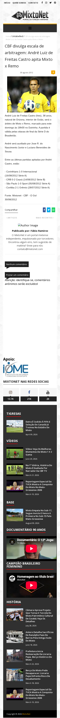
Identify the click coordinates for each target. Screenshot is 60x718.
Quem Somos (19, 2)
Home (8, 36)
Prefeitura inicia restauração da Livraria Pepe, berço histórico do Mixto (39, 655)
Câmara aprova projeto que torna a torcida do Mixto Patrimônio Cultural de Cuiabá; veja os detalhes (39, 616)
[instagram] (46, 2)
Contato (33, 2)
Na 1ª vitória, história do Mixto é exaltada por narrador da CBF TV (39, 468)
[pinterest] (55, 2)
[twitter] (50, 2)
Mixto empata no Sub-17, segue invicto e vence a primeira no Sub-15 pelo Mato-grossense (39, 514)
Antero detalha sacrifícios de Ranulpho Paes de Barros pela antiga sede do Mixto (40, 636)
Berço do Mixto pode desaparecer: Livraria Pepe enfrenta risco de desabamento (38, 674)
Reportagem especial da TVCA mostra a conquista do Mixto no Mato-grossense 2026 (39, 485)
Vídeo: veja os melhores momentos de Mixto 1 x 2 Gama (39, 451)
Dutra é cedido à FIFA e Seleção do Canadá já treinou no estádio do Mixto (38, 426)
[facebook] (42, 2)
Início (7, 2)
